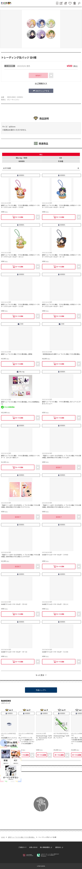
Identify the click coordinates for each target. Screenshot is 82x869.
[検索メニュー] (79, 3)
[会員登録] (61, 3)
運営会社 (58, 847)
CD (60, 157)
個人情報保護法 (45, 847)
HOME (3, 837)
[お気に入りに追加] (51, 75)
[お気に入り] (70, 3)
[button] (41, 91)
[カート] (74, 3)
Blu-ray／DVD (21, 157)
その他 (60, 161)
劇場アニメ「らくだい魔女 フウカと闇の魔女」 (21, 837)
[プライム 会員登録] (65, 3)
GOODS (22, 161)
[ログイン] (57, 3)
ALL (41, 154)
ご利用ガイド (22, 847)
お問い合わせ (33, 847)
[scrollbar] (41, 760)
